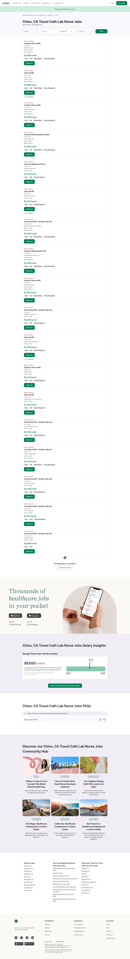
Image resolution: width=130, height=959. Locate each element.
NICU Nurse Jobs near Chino (61, 884)
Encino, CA (27, 876)
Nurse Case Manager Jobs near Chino (64, 887)
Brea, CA (84, 874)
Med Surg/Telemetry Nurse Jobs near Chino (64, 900)
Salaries (47, 928)
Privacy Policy (51, 947)
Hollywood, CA (28, 874)
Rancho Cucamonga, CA (89, 882)
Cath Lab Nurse (40, 15)
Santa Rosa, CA (28, 868)
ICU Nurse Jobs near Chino (61, 881)
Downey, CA (27, 871)
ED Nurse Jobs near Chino (61, 876)
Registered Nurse (28, 15)
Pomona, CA (85, 893)
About (108, 924)
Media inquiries (110, 938)
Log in (112, 3)
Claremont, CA (86, 879)
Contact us (109, 935)
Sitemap (47, 935)
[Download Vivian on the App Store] (15, 615)
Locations (26, 3)
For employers (78, 924)
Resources (45, 3)
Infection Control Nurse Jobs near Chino (65, 878)
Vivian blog (48, 931)
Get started (71, 9)
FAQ (107, 928)
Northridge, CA (28, 879)
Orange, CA (85, 876)
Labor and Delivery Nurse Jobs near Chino (64, 869)
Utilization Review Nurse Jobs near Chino (63, 895)
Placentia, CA (86, 871)
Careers (108, 931)
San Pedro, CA (28, 882)
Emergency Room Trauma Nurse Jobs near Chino (64, 890)
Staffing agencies (79, 931)
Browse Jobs (17, 3)
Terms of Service (61, 947)
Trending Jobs (58, 3)
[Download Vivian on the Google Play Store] (34, 615)
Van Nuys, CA (28, 890)
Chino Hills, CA (86, 890)
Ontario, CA (85, 885)
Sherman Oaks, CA (29, 885)
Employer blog (78, 935)
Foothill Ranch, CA (87, 887)
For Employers (35, 3)
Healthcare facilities (80, 928)
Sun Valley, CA (28, 887)
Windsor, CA (27, 866)
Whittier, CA (85, 868)
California (50, 15)
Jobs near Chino (58, 873)
